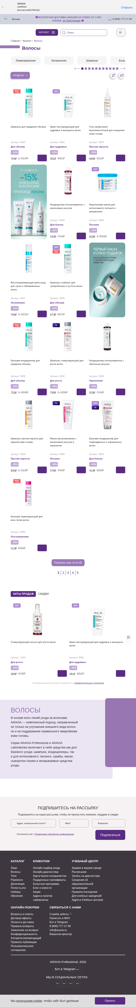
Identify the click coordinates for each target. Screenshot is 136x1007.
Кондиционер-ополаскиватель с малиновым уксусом (67, 206)
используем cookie (29, 1001)
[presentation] (7, 639)
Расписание (79, 871)
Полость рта (18, 887)
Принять (110, 1000)
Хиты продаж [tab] (23, 593)
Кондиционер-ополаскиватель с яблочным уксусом (106, 362)
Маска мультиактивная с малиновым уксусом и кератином (63, 442)
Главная (15, 40)
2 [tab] (86, 69)
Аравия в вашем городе (87, 867)
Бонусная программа (46, 883)
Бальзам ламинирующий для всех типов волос (27, 518)
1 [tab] (82, 69)
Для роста (56, 380)
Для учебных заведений (87, 895)
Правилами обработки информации (54, 834)
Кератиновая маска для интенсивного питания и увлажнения (102, 208)
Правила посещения (84, 891)
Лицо (14, 867)
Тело (14, 875)
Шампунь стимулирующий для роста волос (66, 362)
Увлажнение (18, 302)
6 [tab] (100, 69)
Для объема (18, 146)
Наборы (16, 891)
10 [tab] (114, 69)
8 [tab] (107, 69)
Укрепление (96, 380)
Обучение (17, 895)
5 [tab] (96, 69)
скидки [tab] (43, 593)
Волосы (15, 871)
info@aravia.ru (58, 930)
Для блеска (56, 224)
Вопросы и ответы (22, 914)
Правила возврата (22, 926)
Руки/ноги (17, 879)
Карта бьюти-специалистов (49, 875)
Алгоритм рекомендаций (26, 938)
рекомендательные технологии (89, 683)
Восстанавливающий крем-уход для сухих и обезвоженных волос (28, 286)
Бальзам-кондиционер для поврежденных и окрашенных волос (105, 442)
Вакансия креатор (61, 934)
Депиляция (18, 883)
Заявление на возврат (24, 930)
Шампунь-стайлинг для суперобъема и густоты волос (66, 284)
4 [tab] (93, 69)
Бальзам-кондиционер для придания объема (25, 362)
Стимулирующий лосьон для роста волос (33, 642)
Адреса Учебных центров (87, 899)
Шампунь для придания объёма (28, 126)
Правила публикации (24, 942)
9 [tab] (110, 69)
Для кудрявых (58, 146)
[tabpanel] (26, 60)
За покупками (71, 20)
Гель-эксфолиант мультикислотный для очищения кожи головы (107, 130)
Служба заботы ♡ (61, 914)
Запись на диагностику (86, 875)
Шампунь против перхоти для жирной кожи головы (27, 440)
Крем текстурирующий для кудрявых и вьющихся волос (65, 128)
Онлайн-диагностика (45, 871)
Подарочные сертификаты (49, 879)
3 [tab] (89, 69)
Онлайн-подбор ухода (46, 867)
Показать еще (68, 562)
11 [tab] (117, 69)
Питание (94, 224)
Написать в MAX (60, 918)
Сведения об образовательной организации (82, 883)
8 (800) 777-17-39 (122, 19)
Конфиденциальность (24, 934)
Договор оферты (21, 918)
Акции (36, 891)
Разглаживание (20, 536)
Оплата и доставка (22, 922)
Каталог (27, 40)
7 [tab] (103, 69)
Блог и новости (42, 887)
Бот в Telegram (59, 922)
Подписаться (110, 835)
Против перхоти (98, 146)
